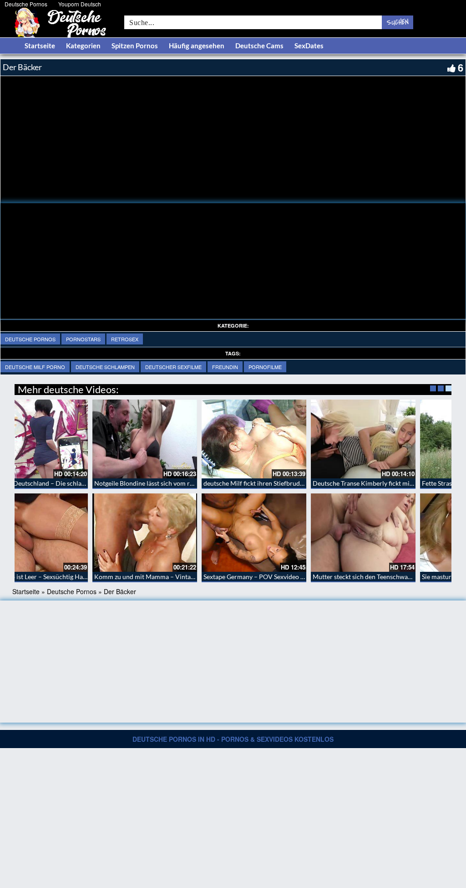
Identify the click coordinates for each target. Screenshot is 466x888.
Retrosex (124, 339)
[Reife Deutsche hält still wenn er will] (396, 439)
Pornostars (83, 339)
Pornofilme (265, 366)
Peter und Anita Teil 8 (158, 483)
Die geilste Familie (154, 576)
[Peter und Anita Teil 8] (178, 439)
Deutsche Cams (259, 45)
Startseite (40, 45)
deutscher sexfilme (173, 366)
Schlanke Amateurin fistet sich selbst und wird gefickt (312, 576)
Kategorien (83, 45)
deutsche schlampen (105, 366)
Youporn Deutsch (79, 4)
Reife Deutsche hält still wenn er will (397, 483)
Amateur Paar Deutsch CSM (277, 483)
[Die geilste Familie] (178, 532)
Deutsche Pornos (26, 4)
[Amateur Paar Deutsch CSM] (287, 439)
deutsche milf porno (35, 366)
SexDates (309, 45)
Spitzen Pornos (134, 45)
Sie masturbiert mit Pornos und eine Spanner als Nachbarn (101, 576)
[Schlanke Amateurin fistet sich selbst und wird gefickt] (287, 532)
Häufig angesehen (196, 45)
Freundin (225, 366)
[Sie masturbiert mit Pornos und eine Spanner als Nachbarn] (69, 532)
